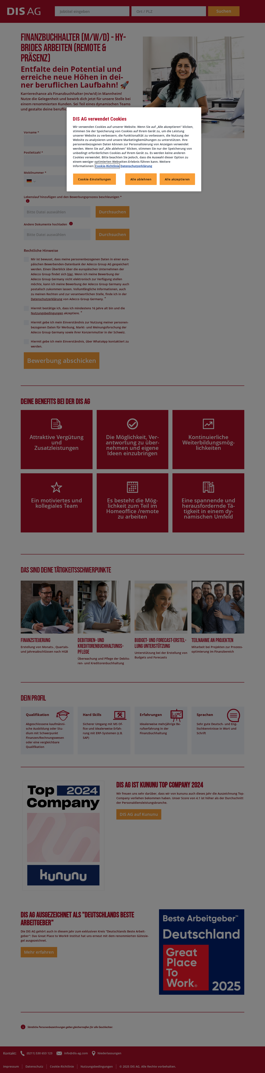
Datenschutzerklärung (136, 166)
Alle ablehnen (141, 179)
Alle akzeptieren (177, 179)
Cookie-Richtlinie (107, 166)
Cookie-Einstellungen (94, 179)
